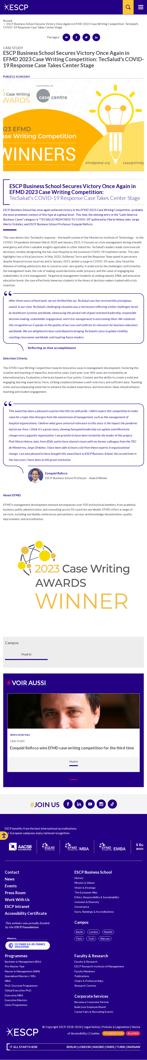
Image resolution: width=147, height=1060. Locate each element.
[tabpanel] (73, 732)
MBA (8, 980)
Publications (81, 976)
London (93, 931)
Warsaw (105, 938)
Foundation (113, 1033)
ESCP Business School (93, 872)
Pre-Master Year (14, 966)
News (10, 879)
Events (11, 886)
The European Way (85, 892)
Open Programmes (16, 1004)
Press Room (15, 892)
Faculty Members (84, 971)
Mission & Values (84, 882)
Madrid (108, 931)
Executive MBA (14, 995)
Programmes (16, 955)
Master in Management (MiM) (22, 971)
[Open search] (128, 7)
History (78, 878)
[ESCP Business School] (14, 7)
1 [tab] (73, 779)
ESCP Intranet (17, 906)
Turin (91, 938)
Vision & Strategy (85, 887)
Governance (81, 906)
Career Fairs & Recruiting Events (93, 1011)
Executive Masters (16, 1000)
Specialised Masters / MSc (20, 976)
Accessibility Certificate (26, 913)
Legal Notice (92, 1027)
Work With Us (17, 899)
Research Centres (85, 985)
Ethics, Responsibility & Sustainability (96, 897)
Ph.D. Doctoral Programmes (21, 985)
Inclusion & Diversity (86, 902)
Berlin (79, 931)
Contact (12, 872)
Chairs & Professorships (88, 980)
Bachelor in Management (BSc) (23, 961)
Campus (81, 922)
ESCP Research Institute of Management (99, 966)
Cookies (94, 1033)
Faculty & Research (91, 955)
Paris (79, 938)
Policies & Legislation (116, 1027)
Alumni (133, 1033)
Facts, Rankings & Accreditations (94, 911)
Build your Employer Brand (90, 1007)
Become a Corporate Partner (91, 1002)
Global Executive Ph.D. (18, 990)
